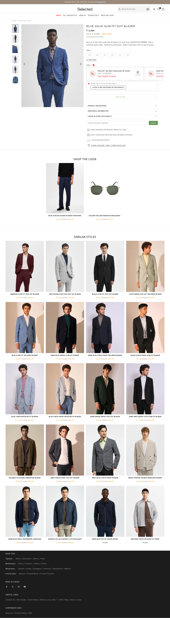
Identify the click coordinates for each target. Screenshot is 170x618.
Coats (28, 569)
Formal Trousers (47, 574)
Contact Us (10, 600)
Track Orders (33, 600)
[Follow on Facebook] (7, 587)
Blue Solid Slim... (25, 20)
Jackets (21, 569)
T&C (30, 613)
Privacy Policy (21, 613)
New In (82, 15)
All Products (70, 15)
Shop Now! (102, 2)
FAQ (61, 600)
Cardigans (37, 569)
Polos (42, 559)
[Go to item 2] (15, 39)
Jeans (20, 564)
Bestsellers (107, 15)
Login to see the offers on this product (108, 87)
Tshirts (36, 559)
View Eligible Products (107, 76)
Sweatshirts (58, 569)
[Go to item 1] (15, 28)
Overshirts (26, 559)
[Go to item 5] (15, 69)
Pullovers (47, 569)
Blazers (68, 569)
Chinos (37, 564)
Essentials (93, 15)
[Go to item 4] (15, 59)
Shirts (18, 559)
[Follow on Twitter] (13, 587)
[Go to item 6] (15, 80)
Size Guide (21, 600)
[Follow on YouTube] (25, 587)
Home (14, 20)
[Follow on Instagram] (19, 587)
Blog (66, 600)
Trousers (28, 564)
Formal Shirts (33, 574)
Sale (58, 15)
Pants (44, 564)
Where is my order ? (48, 600)
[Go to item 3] (15, 49)
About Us (9, 613)
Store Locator (76, 600)
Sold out (121, 97)
